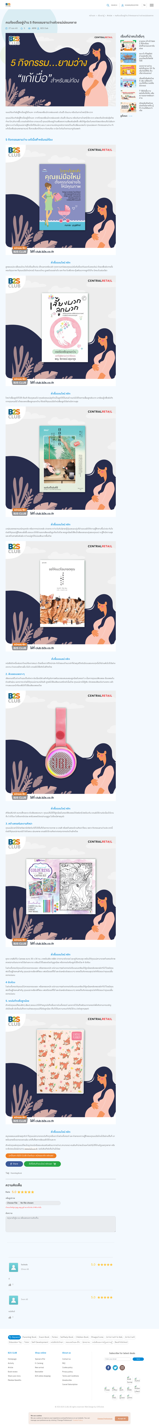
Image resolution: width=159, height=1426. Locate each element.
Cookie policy (67, 1367)
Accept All (121, 1419)
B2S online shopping (43, 1376)
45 (110, 1267)
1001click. (100, 1406)
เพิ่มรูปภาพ (10, 1198)
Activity (11, 1363)
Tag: (8, 1173)
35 (107, 1267)
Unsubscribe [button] (67, 1380)
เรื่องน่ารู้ (101, 15)
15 (101, 1267)
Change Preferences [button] (105, 1419)
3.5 (28, 1195)
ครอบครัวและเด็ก (73, 1342)
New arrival (39, 1367)
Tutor (26, 1342)
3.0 (26, 1195)
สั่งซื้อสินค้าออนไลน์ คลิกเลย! (41, 1164)
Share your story (14, 1376)
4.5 (32, 1195)
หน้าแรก (92, 15)
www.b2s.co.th (31, 1149)
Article (109, 15)
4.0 (29, 1195)
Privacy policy (67, 1371)
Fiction (55, 1337)
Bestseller (39, 1371)
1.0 (19, 1195)
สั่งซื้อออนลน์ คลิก (60, 659)
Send (138, 1359)
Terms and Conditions (70, 1376)
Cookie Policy (78, 1420)
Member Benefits (14, 1380)
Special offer (40, 1359)
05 (98, 1267)
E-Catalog (39, 1363)
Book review (13, 1371)
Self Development (40, 1342)
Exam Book (44, 1337)
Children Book (82, 1337)
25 (104, 1267)
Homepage (12, 1359)
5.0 (33, 1195)
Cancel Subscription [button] (70, 1384)
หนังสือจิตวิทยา (57, 1342)
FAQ (63, 1363)
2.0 (22, 1195)
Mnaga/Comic (97, 1337)
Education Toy (15, 1342)
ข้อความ (9, 1213)
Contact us (66, 1359)
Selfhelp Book (66, 1337)
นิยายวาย (86, 1342)
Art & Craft (130, 1337)
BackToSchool (121, 1342)
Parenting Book (16, 1173)
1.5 (21, 1195)
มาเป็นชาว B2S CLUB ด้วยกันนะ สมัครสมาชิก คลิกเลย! (31, 1155)
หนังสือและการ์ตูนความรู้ (102, 1342)
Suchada (24, 1264)
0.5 (18, 1195)
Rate (8, 1192)
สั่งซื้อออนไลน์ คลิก (60, 263)
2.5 (25, 1195)
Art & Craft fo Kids (114, 1337)
